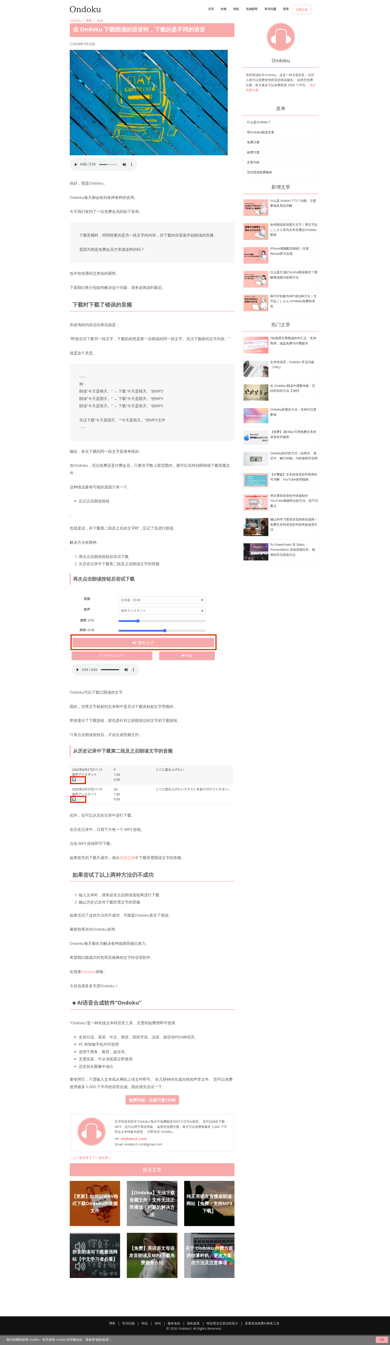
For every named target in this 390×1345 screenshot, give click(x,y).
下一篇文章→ (101, 1157)
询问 (158, 1323)
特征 (236, 9)
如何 (100, 20)
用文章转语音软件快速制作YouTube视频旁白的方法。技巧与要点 (294, 500)
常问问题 (270, 9)
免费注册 (302, 9)
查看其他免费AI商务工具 (262, 1323)
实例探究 (252, 9)
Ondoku (75, 20)
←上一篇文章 (79, 1157)
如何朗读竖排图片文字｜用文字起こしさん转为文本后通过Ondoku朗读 (294, 229)
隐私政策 (193, 1323)
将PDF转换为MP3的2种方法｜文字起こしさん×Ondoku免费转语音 (293, 301)
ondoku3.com (134, 1138)
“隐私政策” (102, 1339)
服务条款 (174, 1323)
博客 (89, 20)
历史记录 (127, 857)
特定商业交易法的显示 (222, 1323)
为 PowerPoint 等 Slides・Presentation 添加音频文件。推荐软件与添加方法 (292, 549)
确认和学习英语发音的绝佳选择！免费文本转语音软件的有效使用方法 (294, 524)
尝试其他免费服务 (259, 172)
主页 (211, 9)
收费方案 (253, 152)
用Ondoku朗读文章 (260, 132)
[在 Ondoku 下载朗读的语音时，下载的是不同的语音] (256, 207)
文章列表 (253, 162)
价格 (224, 9)
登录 (286, 9)
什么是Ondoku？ (259, 122)
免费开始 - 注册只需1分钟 (152, 1100)
